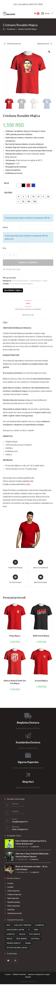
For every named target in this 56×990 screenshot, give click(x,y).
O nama (10, 883)
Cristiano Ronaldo (20, 284)
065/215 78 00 (36, 4)
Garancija (10, 910)
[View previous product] (5, 44)
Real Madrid (21, 939)
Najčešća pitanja (13, 902)
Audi (8, 925)
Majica (30, 284)
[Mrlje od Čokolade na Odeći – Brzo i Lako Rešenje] (9, 869)
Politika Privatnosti (14, 894)
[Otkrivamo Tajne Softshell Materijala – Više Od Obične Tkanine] (9, 856)
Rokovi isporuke (13, 906)
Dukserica (39, 925)
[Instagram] (15, 960)
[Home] (4, 29)
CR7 (11, 284)
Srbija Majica (14, 636)
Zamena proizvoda (14, 913)
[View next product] (51, 44)
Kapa (36, 930)
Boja (6, 183)
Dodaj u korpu (28, 262)
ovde (32, 478)
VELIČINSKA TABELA (13, 290)
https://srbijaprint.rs (20, 829)
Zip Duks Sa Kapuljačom (17, 948)
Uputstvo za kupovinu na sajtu (39, 974)
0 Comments (34, 847)
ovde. (31, 481)
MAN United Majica (41, 636)
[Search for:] (51, 13)
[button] (11, 269)
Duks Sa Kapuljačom (15, 930)
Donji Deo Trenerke (22, 925)
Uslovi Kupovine (13, 891)
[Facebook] (8, 960)
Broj (4, 248)
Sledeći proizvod (43, 44)
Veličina (8, 193)
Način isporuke (13, 898)
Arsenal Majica (41, 681)
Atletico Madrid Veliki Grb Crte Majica (15, 682)
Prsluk (9, 939)
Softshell (35, 939)
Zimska (28, 943)
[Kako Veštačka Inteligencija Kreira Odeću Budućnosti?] (9, 843)
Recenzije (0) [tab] (28, 315)
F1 (29, 930)
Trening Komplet (14, 943)
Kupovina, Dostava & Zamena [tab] (28, 309)
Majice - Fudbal (29, 281)
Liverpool (11, 934)
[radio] (18, 185)
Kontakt (10, 887)
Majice (14, 281)
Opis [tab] (28, 303)
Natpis (5, 227)
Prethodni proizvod (14, 44)
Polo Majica (34, 934)
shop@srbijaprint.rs (20, 822)
